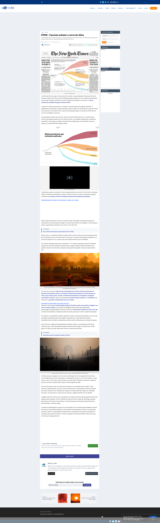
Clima (43, 32)
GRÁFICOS (113, 8)
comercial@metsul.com (59, 514)
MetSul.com (47, 44)
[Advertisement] (80, 21)
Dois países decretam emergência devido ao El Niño (56, 335)
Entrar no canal (93, 445)
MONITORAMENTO (130, 8)
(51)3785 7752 (50, 514)
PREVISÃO (120, 8)
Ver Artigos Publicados (92, 473)
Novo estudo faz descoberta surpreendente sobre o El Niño (58, 231)
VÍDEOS (140, 8)
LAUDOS (146, 8)
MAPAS (107, 8)
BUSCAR (87, 485)
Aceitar (153, 516)
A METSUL (92, 8)
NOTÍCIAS (100, 8)
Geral (47, 32)
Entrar (104, 42)
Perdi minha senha (110, 42)
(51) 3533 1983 (43, 514)
